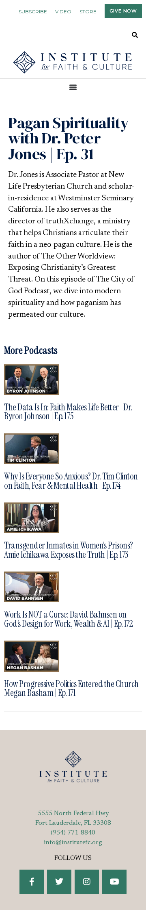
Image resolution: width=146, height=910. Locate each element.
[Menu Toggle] (73, 87)
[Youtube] (114, 882)
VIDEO (63, 11)
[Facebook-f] (31, 882)
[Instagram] (87, 882)
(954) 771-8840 (73, 833)
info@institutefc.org (73, 842)
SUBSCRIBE (33, 11)
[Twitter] (59, 882)
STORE (88, 11)
